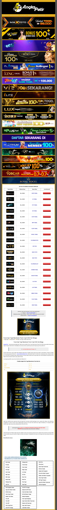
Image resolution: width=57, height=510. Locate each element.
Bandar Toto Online (9, 496)
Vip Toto (7, 484)
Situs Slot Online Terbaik (27, 492)
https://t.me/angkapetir (32, 315)
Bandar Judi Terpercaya (26, 503)
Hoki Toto (41, 462)
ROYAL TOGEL (34, 234)
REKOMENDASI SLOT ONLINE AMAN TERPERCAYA (16, 458)
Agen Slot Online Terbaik (10, 489)
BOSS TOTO (34, 252)
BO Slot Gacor (8, 492)
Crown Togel (24, 464)
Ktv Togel (7, 467)
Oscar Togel (24, 467)
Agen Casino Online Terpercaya (28, 500)
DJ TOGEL (34, 199)
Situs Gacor (41, 464)
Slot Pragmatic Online (10, 487)
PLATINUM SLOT (34, 263)
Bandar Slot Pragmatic (43, 471)
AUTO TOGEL (35, 216)
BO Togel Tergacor (42, 480)
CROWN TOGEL (34, 269)
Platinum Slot (24, 462)
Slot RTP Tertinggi (9, 507)
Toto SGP (7, 500)
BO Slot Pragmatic (42, 484)
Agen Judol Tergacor (26, 505)
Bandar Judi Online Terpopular (44, 475)
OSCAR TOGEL (34, 275)
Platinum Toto (8, 482)
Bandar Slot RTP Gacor (26, 489)
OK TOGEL (34, 210)
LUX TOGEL (34, 287)
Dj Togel (7, 464)
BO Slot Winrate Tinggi (26, 494)
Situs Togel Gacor (9, 505)
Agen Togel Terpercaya (43, 466)
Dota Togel (8, 462)
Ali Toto (23, 474)
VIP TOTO (35, 246)
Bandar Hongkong (25, 496)
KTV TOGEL (34, 205)
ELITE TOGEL (35, 228)
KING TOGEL (34, 305)
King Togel (24, 484)
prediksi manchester (27, 339)
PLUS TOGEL (34, 299)
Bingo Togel (24, 469)
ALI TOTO (35, 281)
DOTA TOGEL (34, 193)
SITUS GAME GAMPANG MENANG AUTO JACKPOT (15, 457)
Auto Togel (8, 472)
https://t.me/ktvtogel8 (31, 312)
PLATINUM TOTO (34, 240)
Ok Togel (7, 469)
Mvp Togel (8, 474)
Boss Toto (24, 477)
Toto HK (7, 498)
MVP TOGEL (34, 222)
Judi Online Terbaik (26, 507)
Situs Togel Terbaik (42, 477)
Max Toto (24, 479)
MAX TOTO (34, 258)
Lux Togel (24, 472)
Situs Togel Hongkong (26, 498)
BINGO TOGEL (35, 293)
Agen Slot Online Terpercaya (44, 482)
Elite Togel (8, 477)
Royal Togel (8, 479)
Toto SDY (7, 503)
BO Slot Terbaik (42, 468)
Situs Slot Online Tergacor (44, 473)
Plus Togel (24, 482)
